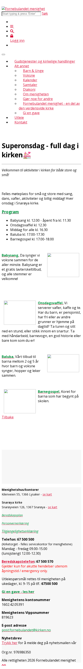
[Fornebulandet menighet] (23, 8)
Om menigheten (36, 94)
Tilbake (8, 417)
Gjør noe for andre (38, 98)
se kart (47, 494)
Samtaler (30, 84)
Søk (45, 13)
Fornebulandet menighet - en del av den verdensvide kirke (49, 106)
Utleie (19, 117)
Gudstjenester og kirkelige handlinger (44, 61)
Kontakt (20, 122)
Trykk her (9, 642)
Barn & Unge (33, 70)
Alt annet (21, 66)
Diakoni (29, 89)
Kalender (30, 80)
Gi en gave (31, 113)
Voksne (29, 75)
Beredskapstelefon (18, 561)
